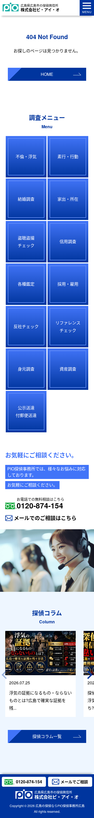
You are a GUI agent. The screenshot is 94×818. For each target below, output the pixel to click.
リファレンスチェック (67, 326)
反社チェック (26, 326)
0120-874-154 (40, 503)
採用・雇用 (67, 284)
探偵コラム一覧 (47, 736)
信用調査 (68, 241)
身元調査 (26, 369)
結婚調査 (26, 199)
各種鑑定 (26, 284)
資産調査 (68, 369)
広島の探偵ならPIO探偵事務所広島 (60, 805)
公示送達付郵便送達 (26, 411)
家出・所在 (67, 199)
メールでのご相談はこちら (45, 518)
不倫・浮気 (26, 156)
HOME (47, 74)
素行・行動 (67, 156)
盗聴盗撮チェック (26, 241)
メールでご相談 (74, 782)
